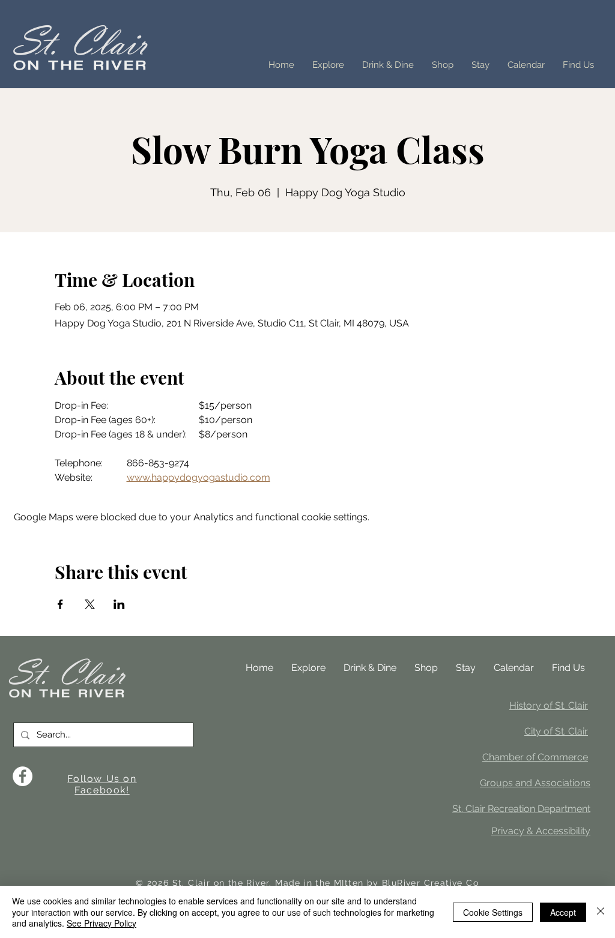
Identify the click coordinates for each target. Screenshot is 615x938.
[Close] (600, 911)
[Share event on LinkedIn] (119, 604)
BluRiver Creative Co (430, 883)
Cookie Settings (493, 912)
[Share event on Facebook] (60, 604)
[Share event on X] (89, 604)
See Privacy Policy (101, 923)
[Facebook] (22, 776)
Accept (563, 912)
